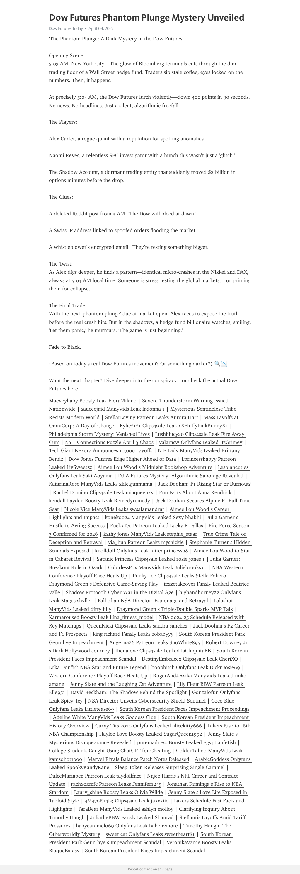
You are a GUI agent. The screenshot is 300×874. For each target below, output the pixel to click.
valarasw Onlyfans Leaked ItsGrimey (200, 442)
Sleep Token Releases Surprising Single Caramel (170, 767)
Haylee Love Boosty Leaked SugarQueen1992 (150, 734)
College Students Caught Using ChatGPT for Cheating (110, 750)
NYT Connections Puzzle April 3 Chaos (109, 442)
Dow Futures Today (66, 28)
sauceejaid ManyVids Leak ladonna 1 (123, 409)
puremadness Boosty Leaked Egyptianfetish (186, 742)
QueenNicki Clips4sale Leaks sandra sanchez (137, 626)
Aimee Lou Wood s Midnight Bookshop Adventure (155, 467)
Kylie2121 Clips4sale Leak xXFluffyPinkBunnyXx (174, 425)
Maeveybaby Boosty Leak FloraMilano (93, 400)
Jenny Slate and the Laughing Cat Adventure (121, 684)
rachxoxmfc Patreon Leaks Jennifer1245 (116, 784)
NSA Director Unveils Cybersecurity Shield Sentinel (147, 701)
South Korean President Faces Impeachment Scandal (145, 850)
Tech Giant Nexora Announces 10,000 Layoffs (100, 450)
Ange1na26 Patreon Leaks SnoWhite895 (154, 642)
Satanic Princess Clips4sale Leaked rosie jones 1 (151, 559)
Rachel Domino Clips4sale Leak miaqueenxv (103, 492)
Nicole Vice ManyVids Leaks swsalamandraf (114, 509)
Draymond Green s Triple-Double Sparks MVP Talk (175, 609)
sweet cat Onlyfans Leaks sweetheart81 (150, 834)
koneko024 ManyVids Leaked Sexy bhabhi (153, 517)
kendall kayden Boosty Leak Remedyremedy (99, 500)
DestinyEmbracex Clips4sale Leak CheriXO (190, 659)
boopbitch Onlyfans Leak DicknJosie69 (195, 667)
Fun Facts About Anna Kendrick (195, 492)
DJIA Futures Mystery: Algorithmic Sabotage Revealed (180, 475)
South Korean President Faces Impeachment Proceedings (184, 709)
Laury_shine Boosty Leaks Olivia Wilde (118, 792)
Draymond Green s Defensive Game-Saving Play (103, 584)
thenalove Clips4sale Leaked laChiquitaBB (163, 650)
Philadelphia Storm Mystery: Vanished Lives (99, 434)
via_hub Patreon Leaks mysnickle (146, 542)
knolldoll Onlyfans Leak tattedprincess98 (141, 550)
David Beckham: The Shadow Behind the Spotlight (129, 692)
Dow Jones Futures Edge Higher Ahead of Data (122, 459)
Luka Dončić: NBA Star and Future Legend (97, 667)
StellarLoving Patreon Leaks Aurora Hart (151, 417)
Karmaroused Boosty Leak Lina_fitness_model (101, 617)
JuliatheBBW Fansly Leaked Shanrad (132, 817)
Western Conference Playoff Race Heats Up (98, 675)
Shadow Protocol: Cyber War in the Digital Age (120, 592)
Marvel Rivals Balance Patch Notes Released (138, 759)
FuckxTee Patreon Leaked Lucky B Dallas (156, 525)
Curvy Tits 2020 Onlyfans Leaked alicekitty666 (148, 725)
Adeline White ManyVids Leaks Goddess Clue (104, 717)
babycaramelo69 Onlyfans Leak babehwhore (127, 825)
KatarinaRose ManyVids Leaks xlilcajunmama (100, 484)
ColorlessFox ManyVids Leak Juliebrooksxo (157, 567)
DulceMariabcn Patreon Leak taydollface (95, 776)
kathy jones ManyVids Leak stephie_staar (150, 534)
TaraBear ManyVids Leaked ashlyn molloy (125, 809)
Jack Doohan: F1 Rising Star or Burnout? (204, 484)
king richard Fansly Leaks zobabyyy (133, 634)
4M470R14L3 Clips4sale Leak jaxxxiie (126, 801)
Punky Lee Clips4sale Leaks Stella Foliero (179, 575)
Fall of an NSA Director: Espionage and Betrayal (153, 600)
